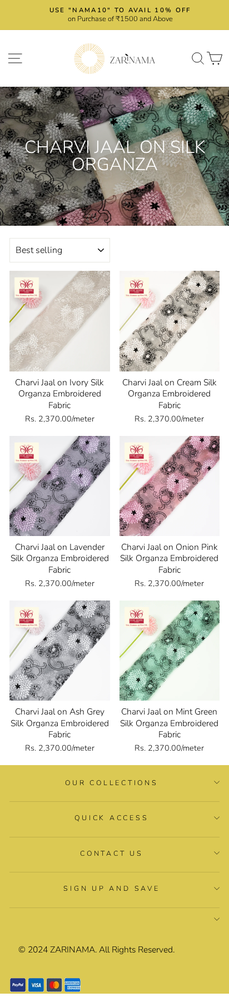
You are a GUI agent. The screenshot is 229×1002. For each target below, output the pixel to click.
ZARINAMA (72, 950)
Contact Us (111, 853)
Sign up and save (111, 888)
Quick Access (111, 817)
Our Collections (111, 782)
